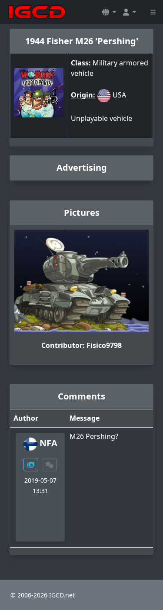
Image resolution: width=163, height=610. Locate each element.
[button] (109, 12)
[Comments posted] (49, 464)
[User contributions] (30, 464)
